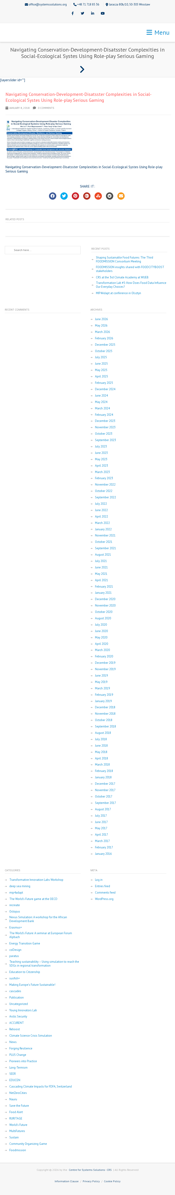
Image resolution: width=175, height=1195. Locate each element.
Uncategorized (18, 1004)
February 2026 (104, 338)
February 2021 (104, 586)
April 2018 (101, 758)
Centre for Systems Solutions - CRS (90, 1169)
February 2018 (104, 771)
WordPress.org (104, 899)
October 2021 (103, 542)
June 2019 (101, 675)
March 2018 (102, 764)
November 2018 (105, 714)
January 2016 (103, 854)
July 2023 (101, 446)
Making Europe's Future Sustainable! (32, 985)
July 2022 (101, 504)
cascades (15, 991)
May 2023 (101, 459)
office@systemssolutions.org (48, 4)
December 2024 (105, 389)
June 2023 (101, 453)
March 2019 (102, 688)
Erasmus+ (15, 927)
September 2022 (105, 497)
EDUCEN (14, 1080)
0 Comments (45, 108)
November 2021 (105, 535)
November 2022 (105, 484)
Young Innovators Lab (23, 1010)
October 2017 (103, 796)
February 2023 (104, 478)
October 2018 (103, 720)
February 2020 (104, 656)
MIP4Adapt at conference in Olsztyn (118, 293)
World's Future (18, 1125)
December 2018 (105, 707)
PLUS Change (17, 1055)
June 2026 (101, 319)
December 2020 (105, 599)
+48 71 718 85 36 (88, 4)
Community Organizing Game (28, 1144)
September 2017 (105, 803)
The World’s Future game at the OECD (33, 899)
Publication (16, 997)
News (13, 1042)
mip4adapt (16, 892)
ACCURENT (16, 1023)
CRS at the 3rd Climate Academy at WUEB (122, 277)
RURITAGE (15, 1118)
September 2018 (105, 726)
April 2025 (101, 376)
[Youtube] (102, 13)
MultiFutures (17, 1131)
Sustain (14, 1137)
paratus (14, 956)
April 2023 (101, 466)
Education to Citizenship (24, 972)
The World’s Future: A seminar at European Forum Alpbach (40, 935)
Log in (99, 880)
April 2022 (101, 516)
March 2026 (102, 332)
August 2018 (103, 733)
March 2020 (102, 650)
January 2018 (103, 777)
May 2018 (101, 752)
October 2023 (103, 434)
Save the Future (19, 1106)
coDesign (15, 950)
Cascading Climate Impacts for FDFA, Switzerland (40, 1086)
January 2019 (103, 701)
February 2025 (104, 383)
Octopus (14, 911)
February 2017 (104, 847)
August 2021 (103, 555)
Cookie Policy (112, 1181)
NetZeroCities (18, 1093)
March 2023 (102, 472)
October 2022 (103, 491)
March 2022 (102, 523)
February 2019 (104, 695)
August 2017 (103, 809)
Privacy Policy (91, 1181)
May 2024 (101, 402)
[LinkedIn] (92, 13)
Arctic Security (18, 1016)
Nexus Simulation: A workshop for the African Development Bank (38, 919)
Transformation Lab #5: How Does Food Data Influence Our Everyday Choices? (131, 285)
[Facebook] (72, 13)
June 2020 (101, 631)
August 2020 (103, 618)
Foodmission (17, 1150)
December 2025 (105, 345)
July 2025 (101, 357)
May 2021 (101, 574)
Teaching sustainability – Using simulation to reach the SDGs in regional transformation (44, 964)
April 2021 (101, 580)
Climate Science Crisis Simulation (30, 1036)
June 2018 (101, 746)
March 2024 (102, 408)
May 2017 (101, 828)
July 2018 (101, 739)
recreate (14, 905)
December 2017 (105, 784)
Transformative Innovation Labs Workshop (36, 880)
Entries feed (102, 886)
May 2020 (101, 637)
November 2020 (105, 605)
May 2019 (101, 682)
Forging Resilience (20, 1048)
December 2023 (105, 421)
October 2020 (103, 612)
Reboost (14, 1029)
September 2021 (105, 548)
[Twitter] (82, 13)
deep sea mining (19, 886)
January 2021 (103, 593)
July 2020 (101, 625)
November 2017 (105, 790)
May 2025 (101, 370)
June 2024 (101, 395)
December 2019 (105, 663)
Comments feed (105, 892)
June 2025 (101, 364)
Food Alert (16, 1112)
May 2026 (101, 325)
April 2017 (101, 835)
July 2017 (101, 816)
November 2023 (105, 427)
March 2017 (102, 841)
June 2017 (101, 822)
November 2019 (105, 669)
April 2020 (101, 644)
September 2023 (105, 440)
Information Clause (67, 1181)
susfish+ (14, 978)
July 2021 (101, 561)
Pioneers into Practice (23, 1061)
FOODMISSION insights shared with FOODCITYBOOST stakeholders (130, 269)
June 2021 (101, 567)
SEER (12, 1074)
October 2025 (103, 351)
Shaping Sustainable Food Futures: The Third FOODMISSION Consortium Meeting (124, 259)
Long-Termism (18, 1067)
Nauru (13, 1099)
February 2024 (104, 415)
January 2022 (103, 529)
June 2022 (101, 510)
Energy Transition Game (24, 943)
